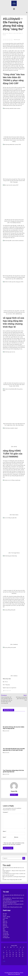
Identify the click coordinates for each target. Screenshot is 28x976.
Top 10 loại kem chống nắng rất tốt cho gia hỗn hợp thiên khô (13, 771)
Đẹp (4, 919)
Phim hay (5, 925)
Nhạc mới (5, 922)
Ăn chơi (4, 915)
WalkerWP (17, 974)
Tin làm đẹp (5, 933)
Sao (4, 928)
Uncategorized (6, 937)
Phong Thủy (5, 927)
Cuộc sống (5, 918)
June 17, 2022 (13, 33)
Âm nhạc (5, 913)
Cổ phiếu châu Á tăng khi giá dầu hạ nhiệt (12, 879)
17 (3, 954)
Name (4, 831)
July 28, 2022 (6, 730)
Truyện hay (5, 936)
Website (16, 837)
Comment (5, 812)
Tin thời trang (6, 934)
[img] (14, 9)
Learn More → (14, 794)
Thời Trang (19, 33)
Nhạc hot (5, 921)
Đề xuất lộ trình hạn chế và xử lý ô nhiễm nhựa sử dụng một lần (13, 727)
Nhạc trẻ (5, 924)
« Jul (4, 961)
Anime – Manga (6, 916)
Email (4, 837)
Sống (4, 930)
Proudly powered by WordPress (12, 972)
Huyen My (6, 33)
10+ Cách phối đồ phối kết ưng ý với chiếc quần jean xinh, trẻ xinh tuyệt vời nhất (14, 749)
